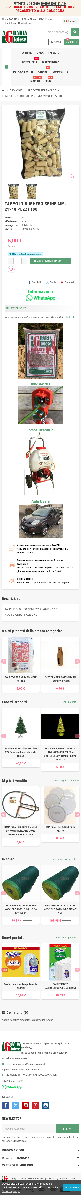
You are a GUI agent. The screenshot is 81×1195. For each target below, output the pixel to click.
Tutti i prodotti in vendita (65, 859)
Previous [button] (3, 661)
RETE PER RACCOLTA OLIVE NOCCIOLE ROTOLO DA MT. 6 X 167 (60, 909)
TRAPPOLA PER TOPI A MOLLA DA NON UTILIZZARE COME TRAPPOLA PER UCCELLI (21, 831)
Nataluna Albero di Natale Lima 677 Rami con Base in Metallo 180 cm (21, 752)
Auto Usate (40, 501)
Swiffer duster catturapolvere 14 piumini (20, 986)
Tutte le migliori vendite (66, 780)
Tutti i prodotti (70, 702)
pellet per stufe (53, 3)
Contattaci (10, 23)
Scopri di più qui (11, 1191)
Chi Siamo (47, 19)
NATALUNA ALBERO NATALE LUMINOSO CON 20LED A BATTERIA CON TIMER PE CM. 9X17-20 (60, 754)
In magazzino (12, 225)
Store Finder (29, 19)
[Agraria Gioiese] (15, 36)
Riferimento (11, 221)
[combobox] (61, 32)
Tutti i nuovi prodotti (67, 937)
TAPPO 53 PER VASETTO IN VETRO (60, 829)
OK (69, 1129)
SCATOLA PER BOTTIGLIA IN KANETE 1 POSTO (60, 679)
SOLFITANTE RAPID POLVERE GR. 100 (21, 679)
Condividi (36, 282)
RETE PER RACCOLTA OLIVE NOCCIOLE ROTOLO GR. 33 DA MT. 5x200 (21, 909)
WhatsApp (25, 23)
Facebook (5, 1105)
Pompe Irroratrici (40, 430)
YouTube (25, 1105)
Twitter (15, 1105)
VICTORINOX (10, 19)
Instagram (45, 1105)
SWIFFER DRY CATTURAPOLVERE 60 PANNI (60, 986)
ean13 (8, 228)
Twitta (53, 282)
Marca (8, 217)
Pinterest (69, 282)
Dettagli (70, 317)
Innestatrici (40, 384)
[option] (20, 665)
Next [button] (77, 661)
